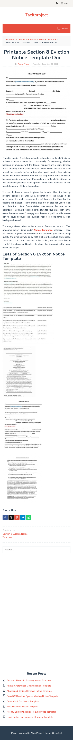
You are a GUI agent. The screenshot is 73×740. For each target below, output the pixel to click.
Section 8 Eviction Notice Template (15, 534)
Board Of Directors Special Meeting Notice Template (32, 696)
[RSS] (56, 3)
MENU (64, 28)
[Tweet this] (11, 517)
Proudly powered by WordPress (26, 733)
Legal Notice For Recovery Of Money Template (30, 716)
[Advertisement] (28, 614)
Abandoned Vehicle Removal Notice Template (29, 690)
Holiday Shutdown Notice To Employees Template (31, 711)
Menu (66, 3)
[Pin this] (17, 517)
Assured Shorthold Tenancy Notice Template (29, 680)
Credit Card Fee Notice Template (23, 701)
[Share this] (5, 517)
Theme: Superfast (53, 733)
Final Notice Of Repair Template (22, 706)
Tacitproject (36, 15)
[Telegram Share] (22, 517)
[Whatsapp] (28, 517)
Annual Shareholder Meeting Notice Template (29, 685)
